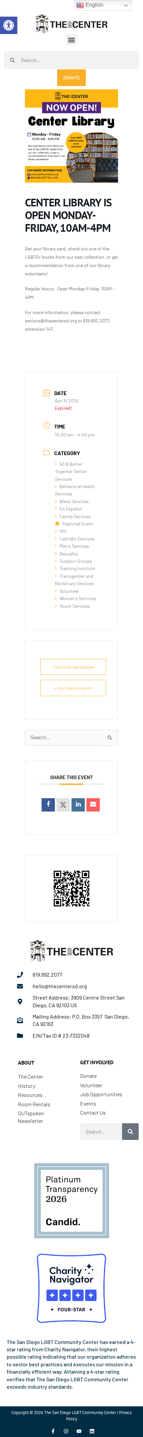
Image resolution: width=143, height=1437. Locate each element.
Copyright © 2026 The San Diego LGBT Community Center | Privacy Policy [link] (71, 1415)
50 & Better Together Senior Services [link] (71, 471)
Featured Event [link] (78, 523)
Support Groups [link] (76, 561)
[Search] (130, 1131)
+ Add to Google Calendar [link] (73, 666)
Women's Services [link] (78, 598)
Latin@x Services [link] (77, 538)
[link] (8, 25)
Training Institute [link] (77, 568)
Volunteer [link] (69, 591)
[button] (71, 39)
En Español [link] (71, 508)
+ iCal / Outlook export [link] (73, 687)
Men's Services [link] (74, 546)
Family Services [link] (75, 516)
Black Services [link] (74, 501)
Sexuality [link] (69, 553)
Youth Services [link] (75, 606)
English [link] (93, 5)
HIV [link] (63, 531)
